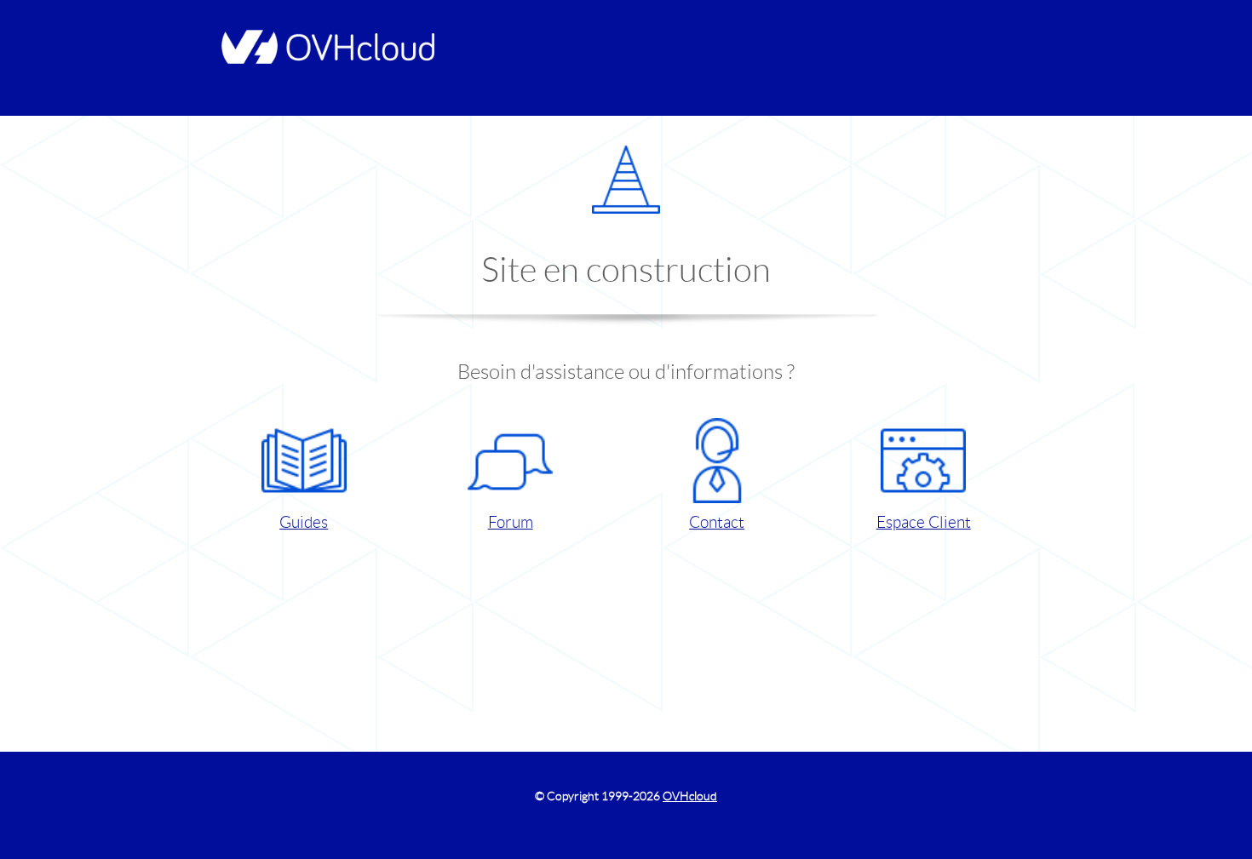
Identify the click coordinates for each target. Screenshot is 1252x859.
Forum (510, 522)
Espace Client (923, 522)
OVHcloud (690, 796)
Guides (303, 522)
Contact (716, 522)
